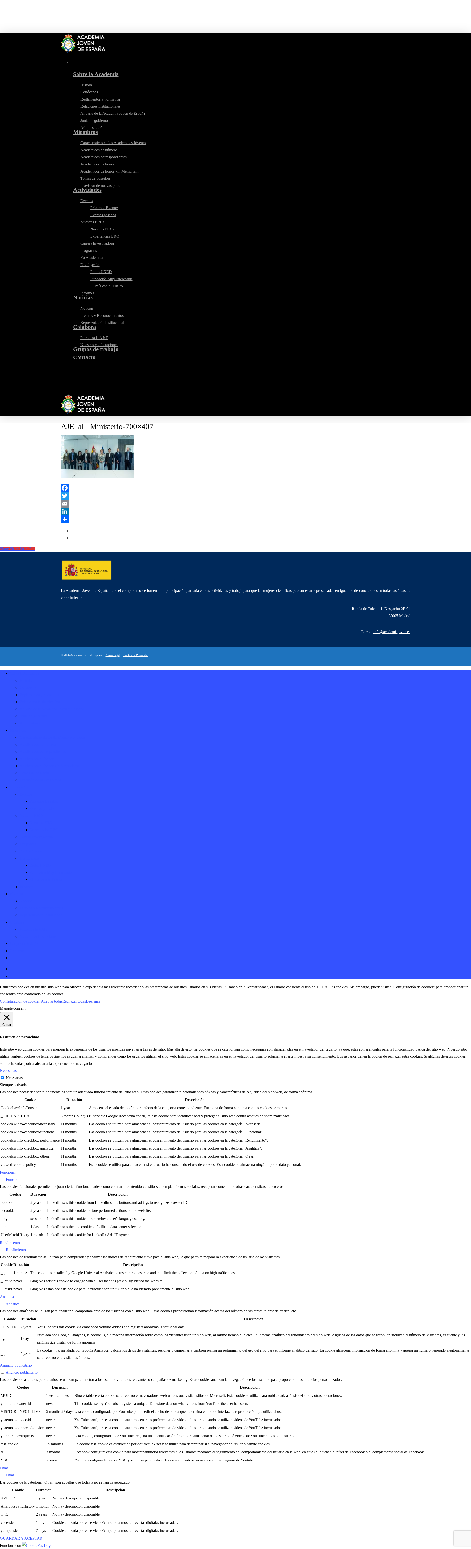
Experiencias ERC (43, 830)
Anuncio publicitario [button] (16, 1365)
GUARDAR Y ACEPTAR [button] (21, 1538)
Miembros (18, 730)
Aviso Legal (113, 655)
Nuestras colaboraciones (38, 936)
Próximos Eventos (43, 801)
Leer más (93, 1001)
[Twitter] (235, 496)
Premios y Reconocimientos (41, 908)
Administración (31, 723)
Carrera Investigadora (36, 837)
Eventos (26, 794)
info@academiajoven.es (391, 632)
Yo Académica (31, 851)
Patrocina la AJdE (33, 929)
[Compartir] (235, 519)
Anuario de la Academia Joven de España (52, 709)
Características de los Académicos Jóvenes (52, 737)
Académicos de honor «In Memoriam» (49, 766)
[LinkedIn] (235, 511)
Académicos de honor (36, 759)
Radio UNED (40, 865)
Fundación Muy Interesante (50, 872)
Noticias (16, 894)
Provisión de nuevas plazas (40, 780)
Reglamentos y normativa (39, 695)
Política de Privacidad (135, 655)
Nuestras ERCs (31, 815)
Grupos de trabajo (24, 943)
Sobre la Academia (24, 673)
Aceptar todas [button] (51, 1001)
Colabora (17, 922)
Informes (26, 887)
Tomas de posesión (34, 773)
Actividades (19, 787)
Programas (28, 844)
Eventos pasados (42, 808)
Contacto (17, 951)
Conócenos (28, 688)
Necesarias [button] (8, 1070)
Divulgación (29, 858)
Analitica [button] (7, 1297)
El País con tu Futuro (45, 879)
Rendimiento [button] (10, 1243)
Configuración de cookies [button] (20, 1001)
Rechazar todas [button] (74, 1001)
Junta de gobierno (33, 716)
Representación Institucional (41, 915)
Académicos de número (38, 744)
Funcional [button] (7, 1172)
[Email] (235, 504)
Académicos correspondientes (43, 751)
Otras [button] (4, 1468)
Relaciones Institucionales (40, 702)
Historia (26, 680)
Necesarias (14, 1078)
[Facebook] (235, 488)
